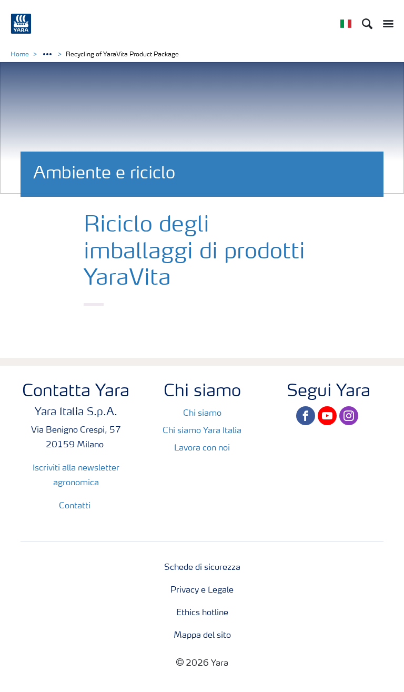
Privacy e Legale (202, 590)
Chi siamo (202, 413)
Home (20, 55)
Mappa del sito (202, 635)
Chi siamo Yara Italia (202, 431)
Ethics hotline (202, 613)
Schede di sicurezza (202, 568)
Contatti (76, 506)
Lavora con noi (202, 448)
